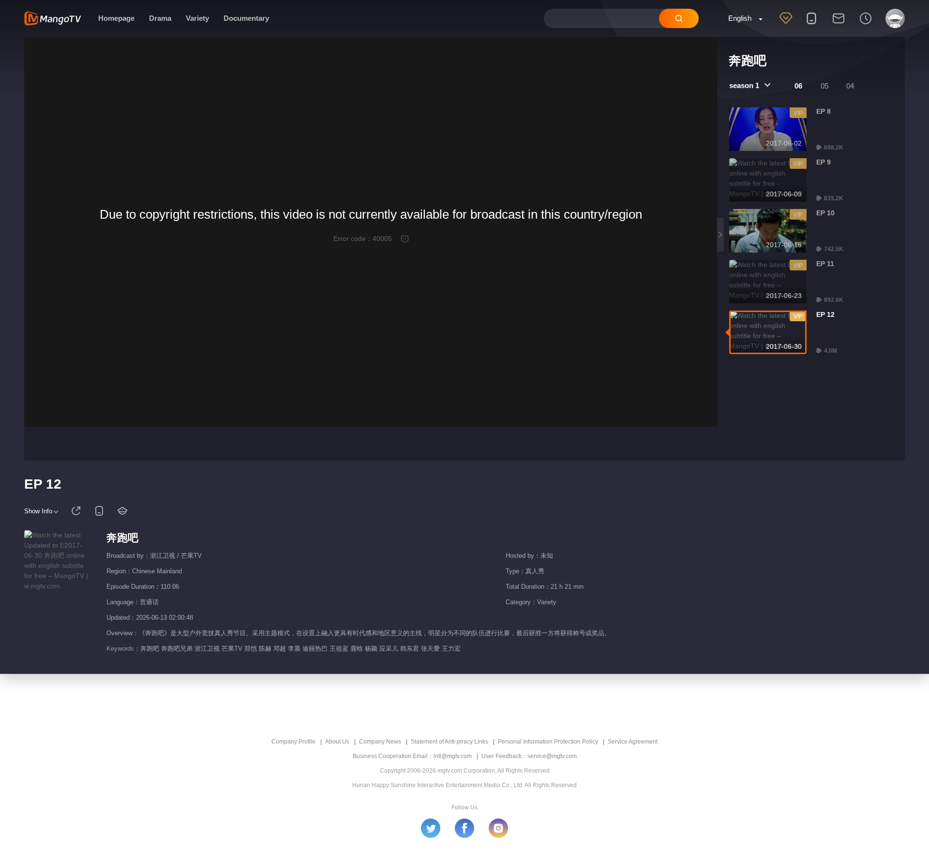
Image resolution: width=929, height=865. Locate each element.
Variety (197, 18)
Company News (380, 741)
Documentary (246, 18)
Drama (160, 18)
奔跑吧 (122, 538)
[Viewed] (865, 25)
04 (850, 86)
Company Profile (293, 741)
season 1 (744, 85)
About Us (337, 741)
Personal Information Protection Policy (548, 741)
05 (824, 86)
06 (798, 86)
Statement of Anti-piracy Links (449, 741)
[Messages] (838, 25)
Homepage (116, 18)
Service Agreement (633, 741)
